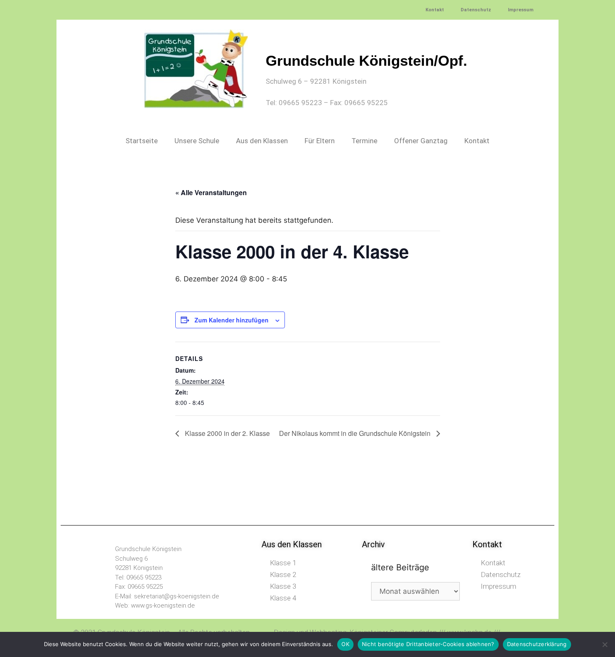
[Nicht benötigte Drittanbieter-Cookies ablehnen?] (604, 644)
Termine (364, 141)
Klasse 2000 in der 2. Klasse (226, 433)
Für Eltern (320, 141)
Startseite (142, 141)
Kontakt (434, 10)
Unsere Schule (196, 141)
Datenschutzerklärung (537, 644)
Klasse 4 (283, 598)
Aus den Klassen (262, 141)
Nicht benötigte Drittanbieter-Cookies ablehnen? (428, 644)
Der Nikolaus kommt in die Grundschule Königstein (355, 433)
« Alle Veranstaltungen (211, 192)
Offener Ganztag (421, 141)
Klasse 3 (283, 586)
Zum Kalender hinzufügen (232, 320)
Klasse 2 (283, 574)
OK (345, 644)
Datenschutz (476, 10)
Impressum (520, 10)
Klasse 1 (283, 563)
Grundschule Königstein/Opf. (366, 60)
